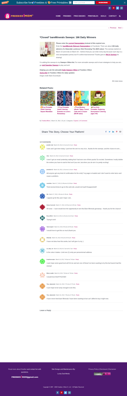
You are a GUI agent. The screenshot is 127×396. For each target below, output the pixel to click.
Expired (76, 120)
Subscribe (43, 73)
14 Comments (83, 120)
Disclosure (103, 369)
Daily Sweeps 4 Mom (70, 70)
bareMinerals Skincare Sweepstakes (76, 46)
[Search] (120, 16)
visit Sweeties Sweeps (50, 65)
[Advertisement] (19, 38)
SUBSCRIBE (103, 2)
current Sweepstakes (76, 43)
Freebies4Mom (46, 120)
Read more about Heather (17, 369)
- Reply (75, 145)
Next (119, 28)
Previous (113, 28)
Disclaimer (112, 369)
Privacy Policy (94, 369)
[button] (63, 2)
